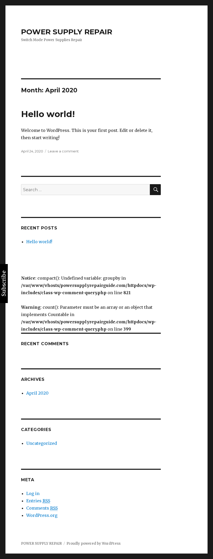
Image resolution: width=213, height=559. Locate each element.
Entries (38, 500)
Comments (42, 508)
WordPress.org (41, 515)
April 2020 (37, 393)
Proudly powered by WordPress (93, 543)
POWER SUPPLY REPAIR (66, 31)
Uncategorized (41, 443)
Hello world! (48, 114)
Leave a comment (63, 151)
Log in (32, 493)
